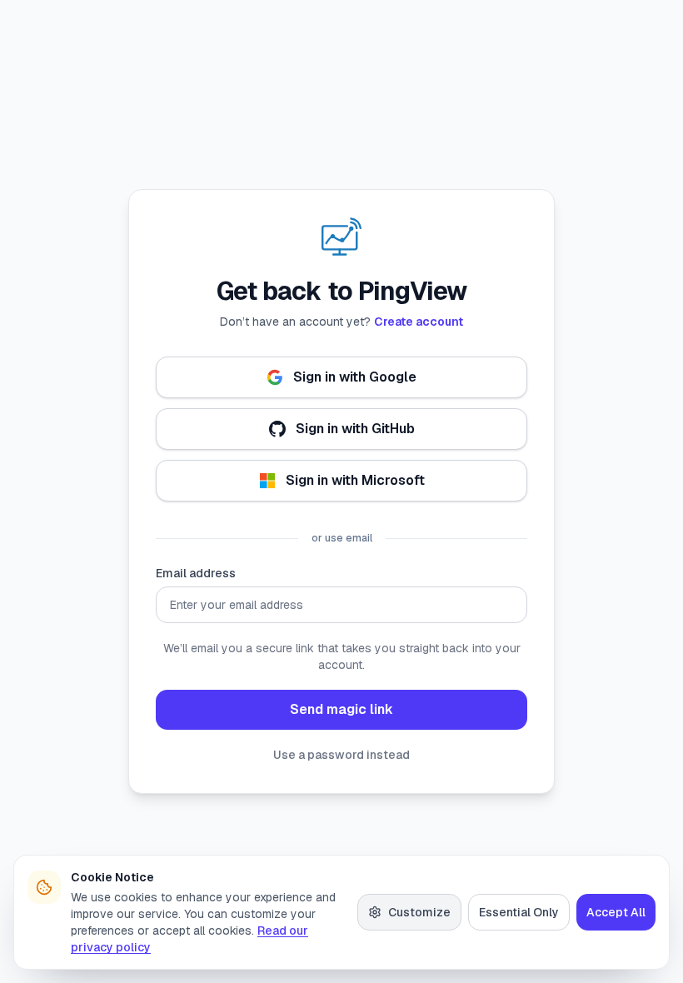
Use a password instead (341, 754)
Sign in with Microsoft (355, 480)
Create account (418, 321)
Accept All (616, 912)
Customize (419, 912)
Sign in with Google (354, 377)
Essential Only (519, 912)
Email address (196, 573)
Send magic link (341, 709)
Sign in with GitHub (355, 428)
